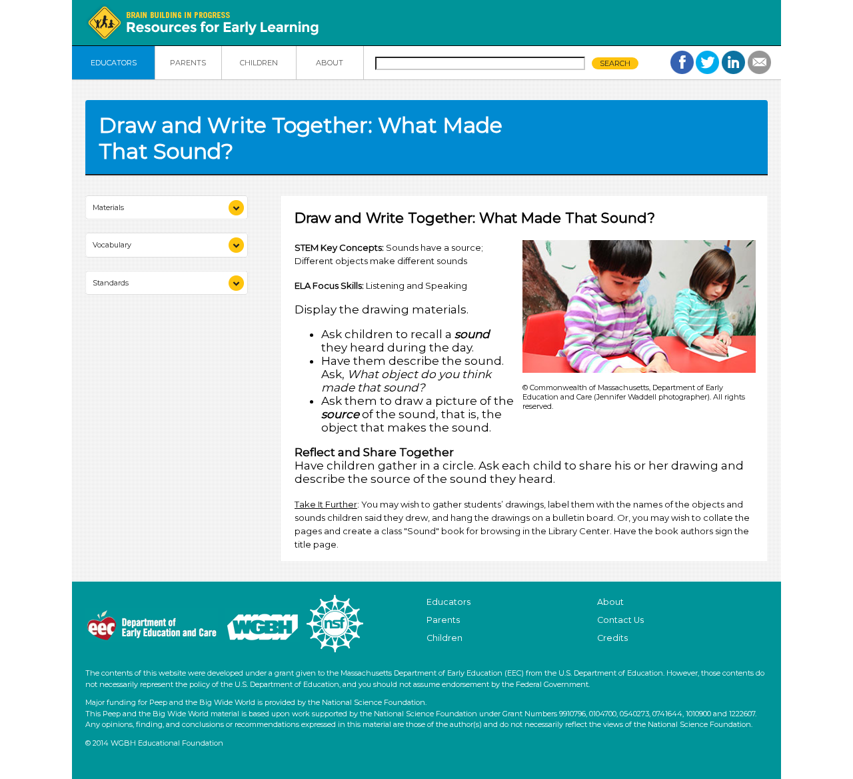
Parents (443, 620)
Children (444, 638)
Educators (448, 602)
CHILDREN (259, 62)
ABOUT (329, 62)
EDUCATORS (114, 62)
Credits (612, 638)
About (610, 602)
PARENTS (188, 62)
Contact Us (620, 620)
